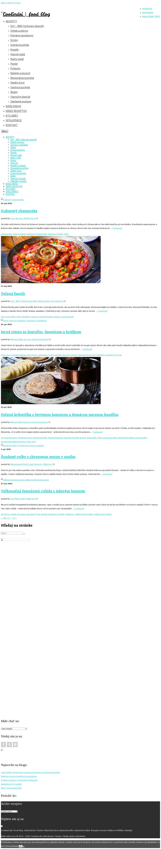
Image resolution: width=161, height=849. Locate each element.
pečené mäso (141, 437)
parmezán (42, 355)
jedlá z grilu (15, 316)
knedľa (75, 437)
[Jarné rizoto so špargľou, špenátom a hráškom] (24, 320)
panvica (34, 316)
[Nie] (24, 846)
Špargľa (66, 355)
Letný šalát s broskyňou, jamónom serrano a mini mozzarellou (30, 772)
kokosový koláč (55, 234)
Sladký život (29, 218)
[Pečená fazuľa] (51, 282)
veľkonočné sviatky (103, 514)
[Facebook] (3, 744)
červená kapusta (9, 437)
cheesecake (6, 234)
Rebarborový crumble (11, 784)
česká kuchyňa (25, 437)
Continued (117, 228)
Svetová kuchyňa (40, 339)
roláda (13, 514)
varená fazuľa (67, 316)
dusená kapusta (55, 437)
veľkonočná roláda (84, 514)
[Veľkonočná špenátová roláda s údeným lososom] (25, 480)
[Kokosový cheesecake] (12, 199)
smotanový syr (33, 514)
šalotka (58, 355)
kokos (23, 234)
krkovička (91, 437)
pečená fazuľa (45, 316)
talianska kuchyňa (86, 355)
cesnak (14, 355)
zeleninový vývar (114, 355)
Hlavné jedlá (43, 301)
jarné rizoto (31, 355)
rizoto (51, 355)
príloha (56, 316)
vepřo (28, 441)
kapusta (67, 437)
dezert (16, 234)
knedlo (83, 437)
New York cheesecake (11, 788)
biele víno (5, 355)
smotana (21, 514)
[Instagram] (9, 744)
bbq (2, 316)
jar (2, 514)
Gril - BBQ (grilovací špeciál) (24, 301)
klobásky (26, 316)
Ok (21, 846)
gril (7, 316)
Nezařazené (16, 464)
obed (99, 437)
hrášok (22, 355)
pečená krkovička (125, 437)
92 (14, 518)
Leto (13, 218)
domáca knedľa (40, 437)
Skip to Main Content (11, 3)
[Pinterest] (15, 744)
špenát (74, 355)
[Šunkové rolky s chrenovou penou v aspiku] (22, 445)
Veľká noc (47, 464)
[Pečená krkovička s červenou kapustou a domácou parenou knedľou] (51, 403)
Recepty (19, 218)
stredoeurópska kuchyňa (13, 441)
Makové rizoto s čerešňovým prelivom (19, 776)
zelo (34, 441)
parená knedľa (109, 437)
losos (6, 514)
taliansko (100, 355)
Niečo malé (28, 464)
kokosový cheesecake (37, 234)
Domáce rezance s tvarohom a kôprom (19, 780)
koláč (66, 234)
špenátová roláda (56, 514)
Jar (24, 339)
